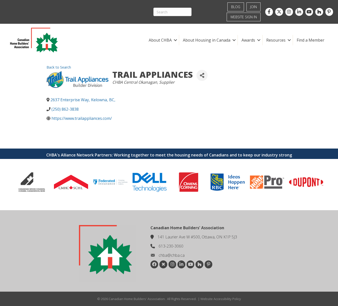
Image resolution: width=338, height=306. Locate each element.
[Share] (202, 75)
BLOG (235, 6)
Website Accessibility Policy (220, 299)
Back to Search (59, 67)
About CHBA (160, 40)
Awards (248, 40)
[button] (175, 40)
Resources (276, 40)
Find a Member (310, 40)
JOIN (253, 6)
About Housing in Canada (206, 40)
